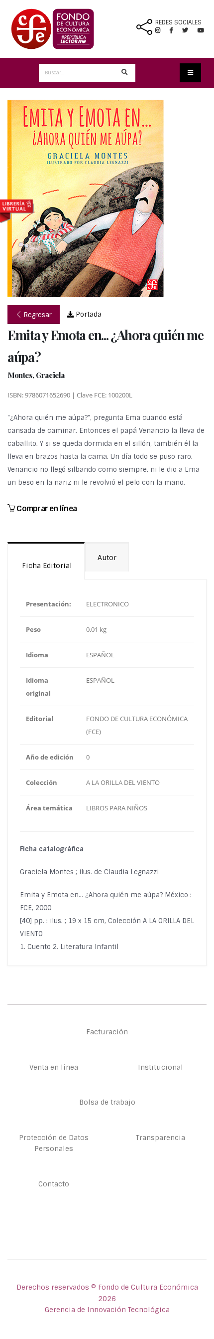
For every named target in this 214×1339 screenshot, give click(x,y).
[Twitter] (190, 30)
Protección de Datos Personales (54, 1143)
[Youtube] (201, 30)
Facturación (107, 1031)
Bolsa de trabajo (107, 1102)
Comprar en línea (46, 508)
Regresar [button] (37, 315)
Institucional (160, 1067)
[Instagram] (161, 30)
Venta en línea (53, 1067)
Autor (107, 557)
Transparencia (160, 1137)
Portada (88, 314)
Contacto (53, 1183)
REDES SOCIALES (178, 22)
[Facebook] (175, 30)
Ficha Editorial (46, 565)
